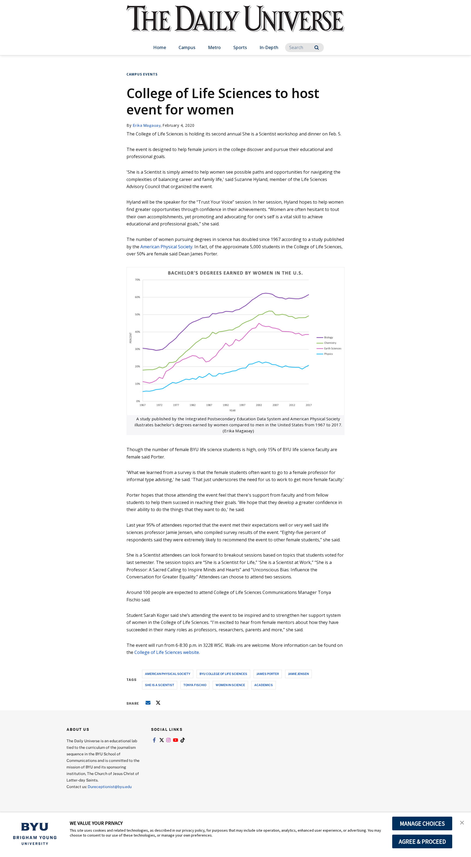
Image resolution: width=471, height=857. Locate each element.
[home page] (235, 24)
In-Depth (268, 47)
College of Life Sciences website (166, 652)
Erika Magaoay (147, 125)
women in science (230, 685)
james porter (267, 673)
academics (263, 685)
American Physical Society (166, 247)
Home (159, 47)
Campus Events (142, 74)
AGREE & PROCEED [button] (422, 841)
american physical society (167, 673)
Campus (187, 47)
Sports (240, 47)
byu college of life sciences (223, 673)
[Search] (316, 47)
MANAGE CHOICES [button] (422, 823)
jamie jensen (298, 673)
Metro (214, 47)
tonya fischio (194, 685)
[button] (462, 822)
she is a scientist (159, 685)
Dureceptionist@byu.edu (110, 786)
